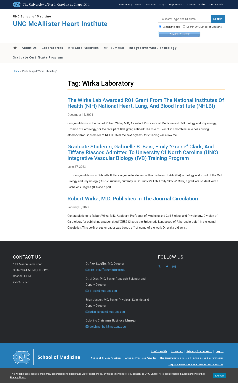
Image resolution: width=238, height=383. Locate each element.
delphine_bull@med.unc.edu (107, 326)
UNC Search (216, 4)
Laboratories (52, 48)
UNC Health (159, 351)
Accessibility (125, 4)
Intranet (177, 351)
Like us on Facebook (167, 267)
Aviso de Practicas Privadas (141, 358)
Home (14, 47)
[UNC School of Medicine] (46, 357)
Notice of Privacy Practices (106, 358)
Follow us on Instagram (174, 267)
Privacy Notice (18, 377)
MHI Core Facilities (83, 48)
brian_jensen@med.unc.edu (107, 312)
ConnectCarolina (196, 4)
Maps (163, 4)
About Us (29, 48)
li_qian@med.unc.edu (103, 291)
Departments (176, 4)
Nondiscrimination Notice (174, 358)
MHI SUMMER (114, 48)
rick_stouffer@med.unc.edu (107, 270)
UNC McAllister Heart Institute (60, 24)
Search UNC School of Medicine (204, 26)
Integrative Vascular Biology (153, 48)
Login (219, 351)
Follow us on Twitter (160, 267)
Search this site (171, 26)
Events (139, 4)
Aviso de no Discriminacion (208, 358)
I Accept (219, 375)
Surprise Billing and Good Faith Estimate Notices (195, 364)
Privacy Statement (199, 351)
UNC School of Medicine (32, 16)
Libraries (151, 4)
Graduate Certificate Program (38, 57)
